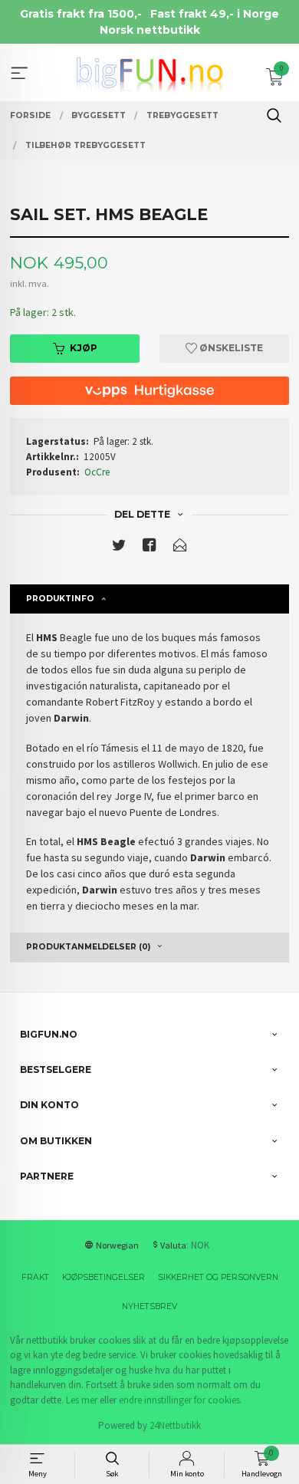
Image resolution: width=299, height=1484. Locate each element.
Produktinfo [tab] (60, 599)
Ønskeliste (230, 348)
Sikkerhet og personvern (218, 1277)
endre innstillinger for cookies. (180, 1400)
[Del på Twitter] (119, 548)
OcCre (97, 472)
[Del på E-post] (180, 548)
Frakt (35, 1277)
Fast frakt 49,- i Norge (214, 14)
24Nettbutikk (175, 1425)
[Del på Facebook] (149, 548)
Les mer (81, 1400)
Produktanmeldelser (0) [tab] (88, 947)
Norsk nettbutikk (150, 30)
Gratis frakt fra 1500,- (81, 14)
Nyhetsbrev (149, 1306)
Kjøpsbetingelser (103, 1277)
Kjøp (83, 348)
